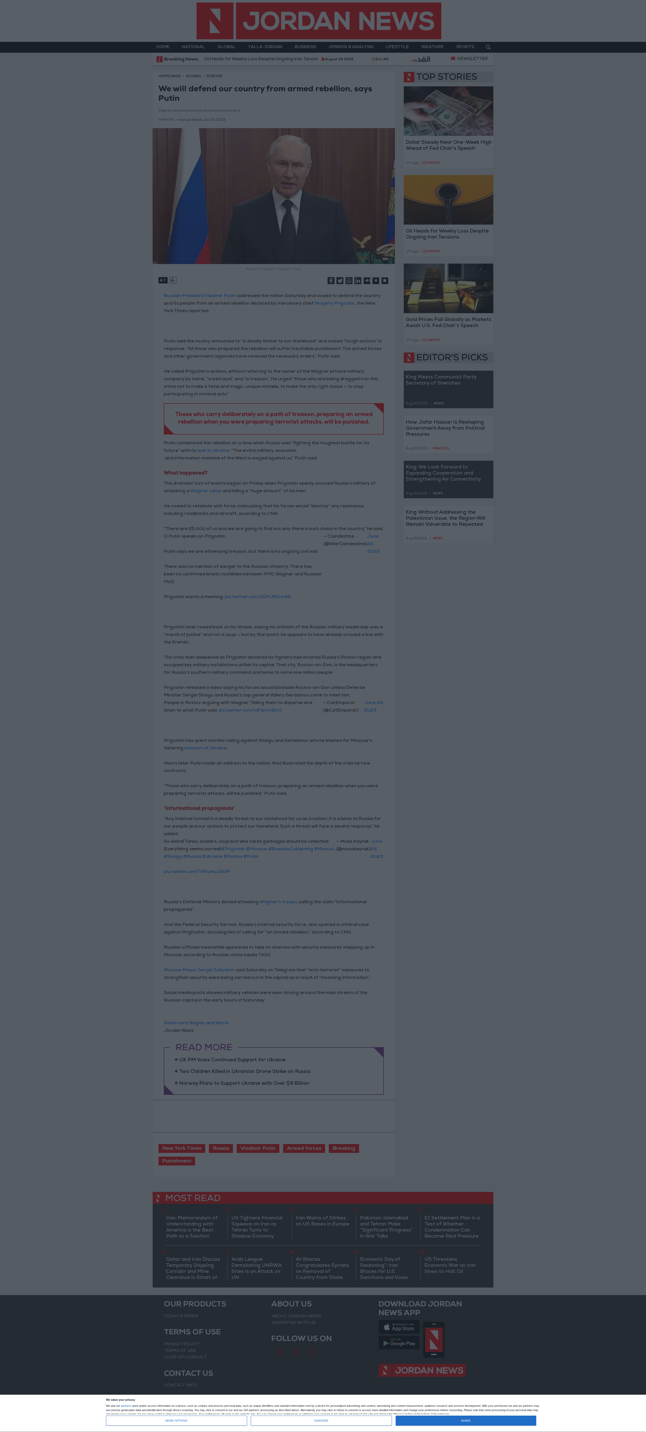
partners (126, 1406)
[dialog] (323, 1413)
